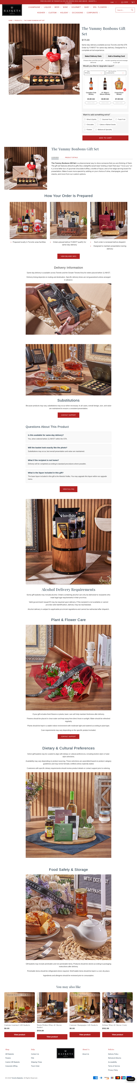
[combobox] (125, 10)
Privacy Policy (113, 1070)
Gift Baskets (9, 1054)
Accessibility (112, 1062)
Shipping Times (36, 1062)
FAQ (32, 1058)
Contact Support (68, 415)
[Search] (132, 10)
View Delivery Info (68, 256)
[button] (35, 7)
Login (125, 2)
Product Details (71, 157)
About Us (85, 1054)
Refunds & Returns (114, 1058)
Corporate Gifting (11, 1066)
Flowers (8, 1058)
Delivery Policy (113, 1054)
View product (19, 1035)
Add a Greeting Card (116, 56)
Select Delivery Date (93, 56)
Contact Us (35, 1054)
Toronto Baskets (17, 1078)
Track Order (35, 1066)
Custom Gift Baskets (12, 1062)
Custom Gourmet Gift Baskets (17, 1025)
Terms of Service (114, 1066)
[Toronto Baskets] (12, 10)
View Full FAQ (68, 489)
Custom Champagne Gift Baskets (84, 1025)
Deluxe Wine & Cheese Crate (114, 1025)
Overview (55, 157)
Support (131, 1079)
